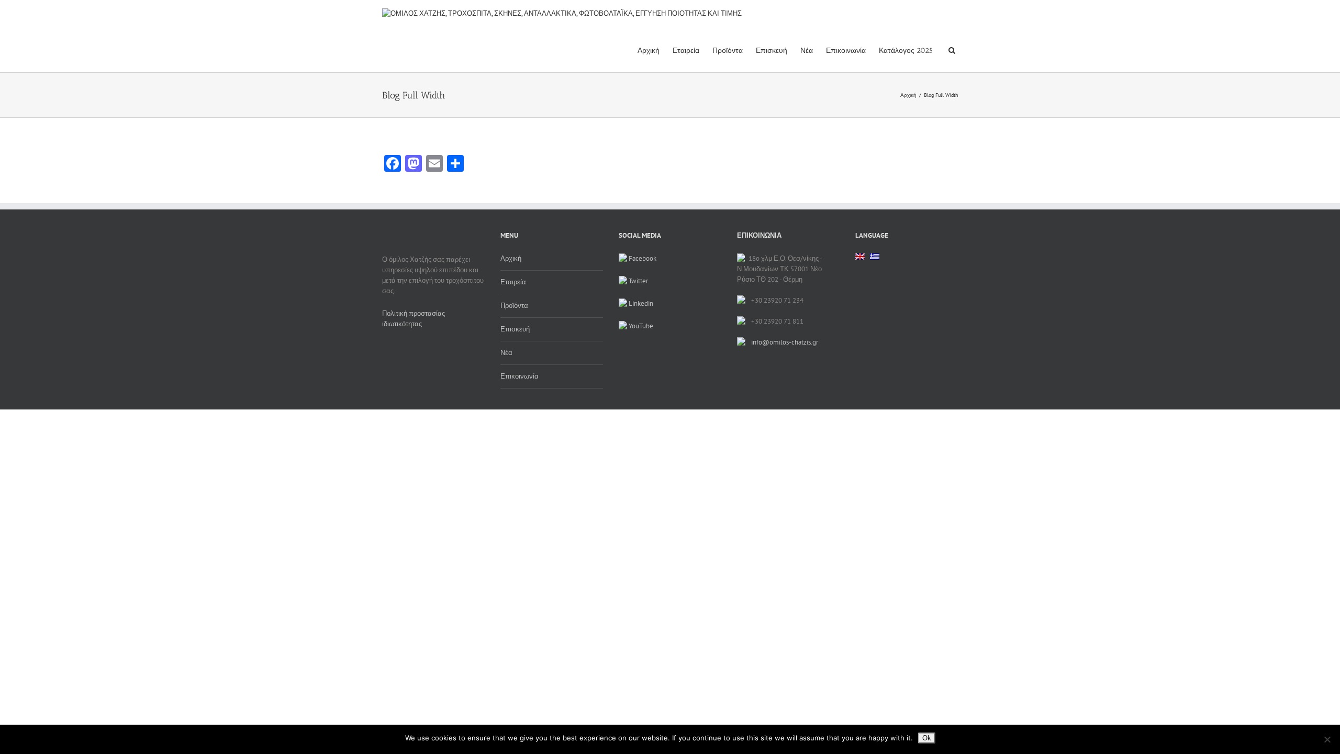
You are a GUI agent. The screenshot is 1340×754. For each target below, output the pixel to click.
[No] (1327, 739)
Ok (926, 738)
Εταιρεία (686, 50)
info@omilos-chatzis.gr (784, 342)
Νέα (806, 50)
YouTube (640, 325)
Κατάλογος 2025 (906, 50)
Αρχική (649, 50)
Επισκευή (771, 50)
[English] (860, 256)
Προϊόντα (727, 50)
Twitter (637, 280)
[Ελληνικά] (874, 259)
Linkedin (640, 303)
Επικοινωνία (846, 50)
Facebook (641, 258)
